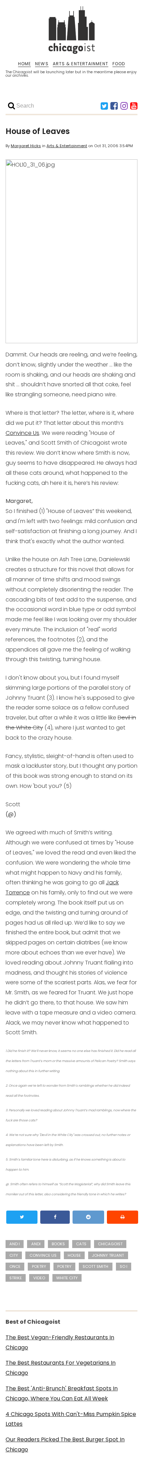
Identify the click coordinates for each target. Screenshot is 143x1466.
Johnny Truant (108, 1255)
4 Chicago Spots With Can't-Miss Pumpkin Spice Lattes (71, 1419)
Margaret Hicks (26, 146)
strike (15, 1278)
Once (14, 1266)
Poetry (64, 1266)
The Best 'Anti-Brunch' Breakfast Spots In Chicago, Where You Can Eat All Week (62, 1393)
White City (67, 1278)
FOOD (118, 64)
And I (14, 1244)
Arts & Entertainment (67, 146)
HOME (24, 64)
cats (81, 1244)
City (13, 1255)
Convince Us (22, 433)
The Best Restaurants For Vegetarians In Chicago (61, 1368)
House (74, 1255)
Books (58, 1244)
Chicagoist (110, 1244)
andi (36, 1244)
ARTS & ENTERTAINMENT (80, 64)
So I (123, 1266)
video (39, 1278)
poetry (39, 1266)
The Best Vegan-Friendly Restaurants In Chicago (60, 1342)
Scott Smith (95, 1266)
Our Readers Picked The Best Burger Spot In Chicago (65, 1444)
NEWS (41, 64)
